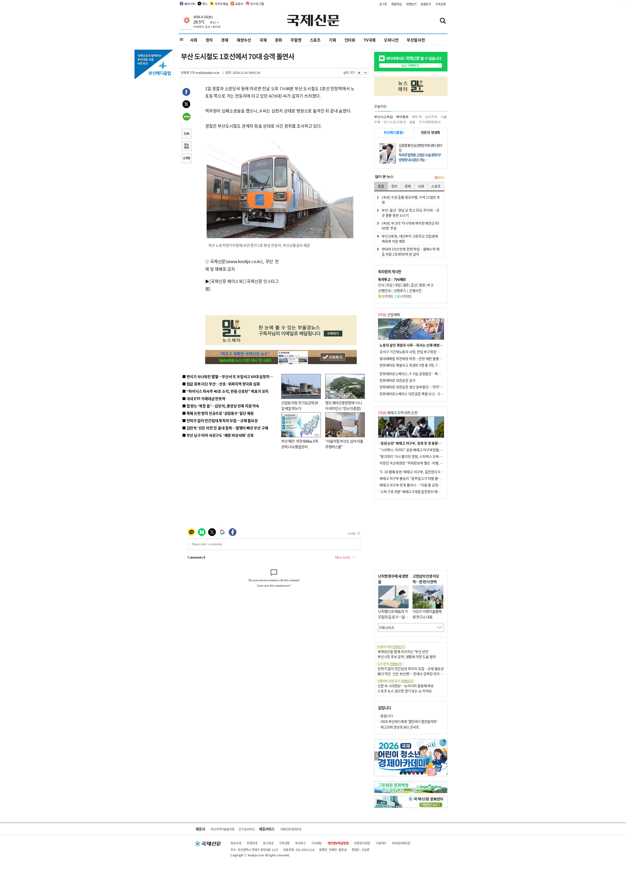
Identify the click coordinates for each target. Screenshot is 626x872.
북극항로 (402, 117)
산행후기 (400, 290)
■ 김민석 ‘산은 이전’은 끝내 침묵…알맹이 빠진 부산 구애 (225, 427)
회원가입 (396, 4)
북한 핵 (417, 117)
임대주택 (431, 117)
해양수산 (244, 40)
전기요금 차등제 (394, 122)
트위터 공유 (186, 105)
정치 (209, 40)
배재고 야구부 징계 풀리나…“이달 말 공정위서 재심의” (418, 484)
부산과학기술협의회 (222, 829)
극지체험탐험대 (430, 122)
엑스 (205, 4)
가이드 (385, 296)
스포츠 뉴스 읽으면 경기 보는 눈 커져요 (405, 690)
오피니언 (391, 40)
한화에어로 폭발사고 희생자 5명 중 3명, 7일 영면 (413, 365)
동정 (422, 284)
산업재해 (389, 314)
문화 (278, 40)
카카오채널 (221, 4)
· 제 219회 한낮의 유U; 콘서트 (398, 727)
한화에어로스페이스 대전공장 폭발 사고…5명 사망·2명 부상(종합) (426, 393)
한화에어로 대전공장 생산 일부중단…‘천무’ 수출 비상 (417, 386)
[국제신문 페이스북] (226, 281)
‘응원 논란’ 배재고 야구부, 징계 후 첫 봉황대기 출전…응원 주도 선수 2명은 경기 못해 (438, 443)
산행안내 (384, 290)
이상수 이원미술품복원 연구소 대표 (427, 614)
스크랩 (186, 158)
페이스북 (189, 4)
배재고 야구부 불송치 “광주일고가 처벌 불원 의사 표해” (418, 478)
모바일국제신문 (401, 843)
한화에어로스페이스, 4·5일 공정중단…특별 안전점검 (417, 373)
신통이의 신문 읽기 (395, 681)
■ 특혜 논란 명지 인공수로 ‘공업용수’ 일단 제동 (218, 413)
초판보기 (426, 4)
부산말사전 (416, 40)
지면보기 (411, 4)
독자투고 (300, 843)
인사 (381, 284)
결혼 (406, 284)
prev (377, 755)
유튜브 (239, 4)
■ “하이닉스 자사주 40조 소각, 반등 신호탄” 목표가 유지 (225, 391)
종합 (381, 186)
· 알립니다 (385, 715)
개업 (397, 284)
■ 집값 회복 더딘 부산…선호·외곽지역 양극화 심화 (221, 383)
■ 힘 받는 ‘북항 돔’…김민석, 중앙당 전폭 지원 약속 (220, 405)
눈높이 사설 (391, 647)
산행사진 (415, 290)
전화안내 (252, 843)
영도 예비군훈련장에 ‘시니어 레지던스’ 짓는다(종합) (343, 405)
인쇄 (186, 134)
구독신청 (440, 4)
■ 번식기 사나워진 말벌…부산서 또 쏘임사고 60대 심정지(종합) (230, 376)
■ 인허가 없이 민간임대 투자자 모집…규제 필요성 (220, 420)
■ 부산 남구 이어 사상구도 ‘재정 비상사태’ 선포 (218, 435)
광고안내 (268, 843)
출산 (414, 284)
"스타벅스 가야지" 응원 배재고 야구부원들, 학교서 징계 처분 (422, 449)
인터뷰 (350, 40)
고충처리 (381, 843)
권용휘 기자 (188, 72)
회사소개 (236, 843)
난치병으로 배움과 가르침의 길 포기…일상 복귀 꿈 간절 (393, 617)
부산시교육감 (383, 117)
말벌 (412, 122)
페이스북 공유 (186, 92)
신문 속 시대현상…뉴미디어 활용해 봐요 (406, 685)
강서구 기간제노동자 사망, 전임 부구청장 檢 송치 (413, 351)
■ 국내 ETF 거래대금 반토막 (203, 398)
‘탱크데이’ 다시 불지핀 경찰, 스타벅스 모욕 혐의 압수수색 (419, 456)
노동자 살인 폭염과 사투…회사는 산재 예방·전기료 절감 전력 (422, 345)
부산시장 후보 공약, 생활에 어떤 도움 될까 (407, 656)
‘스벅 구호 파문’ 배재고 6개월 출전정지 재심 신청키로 (417, 491)
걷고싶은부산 (247, 829)
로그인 (383, 4)
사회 (193, 40)
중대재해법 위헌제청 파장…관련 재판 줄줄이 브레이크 (417, 358)
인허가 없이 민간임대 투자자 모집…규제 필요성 (411, 668)
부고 (430, 284)
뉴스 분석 (390, 664)
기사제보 (316, 843)
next (444, 755)
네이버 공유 (186, 117)
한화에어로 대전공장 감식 (397, 380)
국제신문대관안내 (290, 829)
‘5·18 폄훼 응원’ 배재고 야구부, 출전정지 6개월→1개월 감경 (422, 471)
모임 (389, 284)
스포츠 (315, 40)
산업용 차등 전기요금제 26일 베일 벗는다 (299, 405)
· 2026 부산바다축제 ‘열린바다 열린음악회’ (407, 721)
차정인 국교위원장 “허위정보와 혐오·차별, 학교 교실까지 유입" (424, 462)
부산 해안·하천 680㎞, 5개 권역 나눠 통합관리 (299, 443)
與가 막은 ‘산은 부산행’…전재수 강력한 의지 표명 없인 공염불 (421, 673)
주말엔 (296, 40)
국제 (263, 40)
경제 (224, 40)
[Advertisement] (318, 283)
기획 (332, 40)
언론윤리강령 (362, 843)
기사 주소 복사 (186, 146)
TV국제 (370, 40)
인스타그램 (257, 4)
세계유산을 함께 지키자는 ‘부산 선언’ (403, 651)
